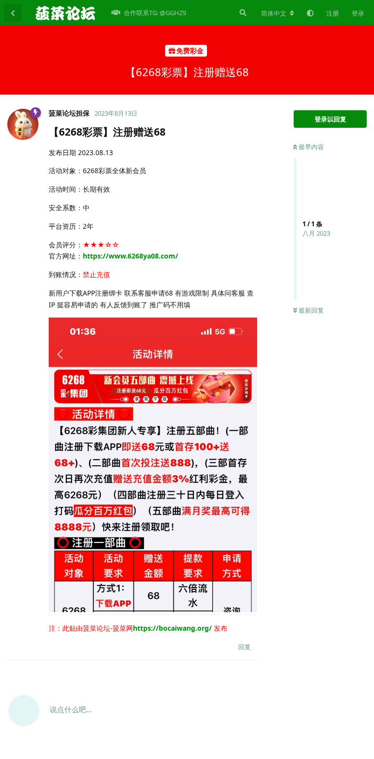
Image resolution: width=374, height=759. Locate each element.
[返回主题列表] (12, 12)
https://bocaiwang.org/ (172, 628)
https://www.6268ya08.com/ (130, 255)
